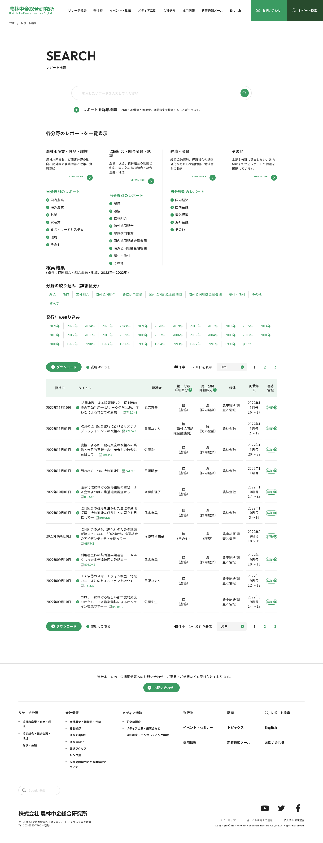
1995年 (142, 344)
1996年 (125, 344)
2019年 (177, 326)
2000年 (54, 344)
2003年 (230, 335)
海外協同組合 (124, 225)
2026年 (54, 326)
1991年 (212, 344)
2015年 (248, 326)
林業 (54, 214)
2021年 (142, 326)
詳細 (270, 407)
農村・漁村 (122, 255)
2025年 (72, 326)
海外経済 (181, 214)
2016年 (230, 326)
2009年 (125, 335)
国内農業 (57, 200)
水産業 (56, 222)
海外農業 (57, 207)
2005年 (195, 335)
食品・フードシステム (67, 229)
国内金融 (181, 207)
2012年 (72, 335)
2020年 (160, 326)
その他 (56, 244)
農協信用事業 (124, 233)
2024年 (89, 326)
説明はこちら (101, 367)
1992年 (195, 344)
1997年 (107, 344)
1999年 (72, 344)
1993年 (177, 344)
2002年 (248, 335)
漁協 (117, 211)
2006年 (177, 335)
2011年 (89, 335)
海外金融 (181, 222)
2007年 (160, 335)
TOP (12, 23)
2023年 (107, 326)
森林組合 (120, 218)
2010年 (107, 335)
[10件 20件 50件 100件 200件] (232, 367)
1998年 (89, 344)
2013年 (54, 335)
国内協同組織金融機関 (130, 240)
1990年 (230, 344)
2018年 (195, 326)
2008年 (142, 335)
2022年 (125, 326)
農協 (117, 203)
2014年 (265, 326)
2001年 (265, 335)
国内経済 (181, 200)
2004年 (212, 335)
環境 (54, 237)
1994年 (160, 344)
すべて (54, 303)
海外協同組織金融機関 (130, 248)
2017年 (212, 326)
